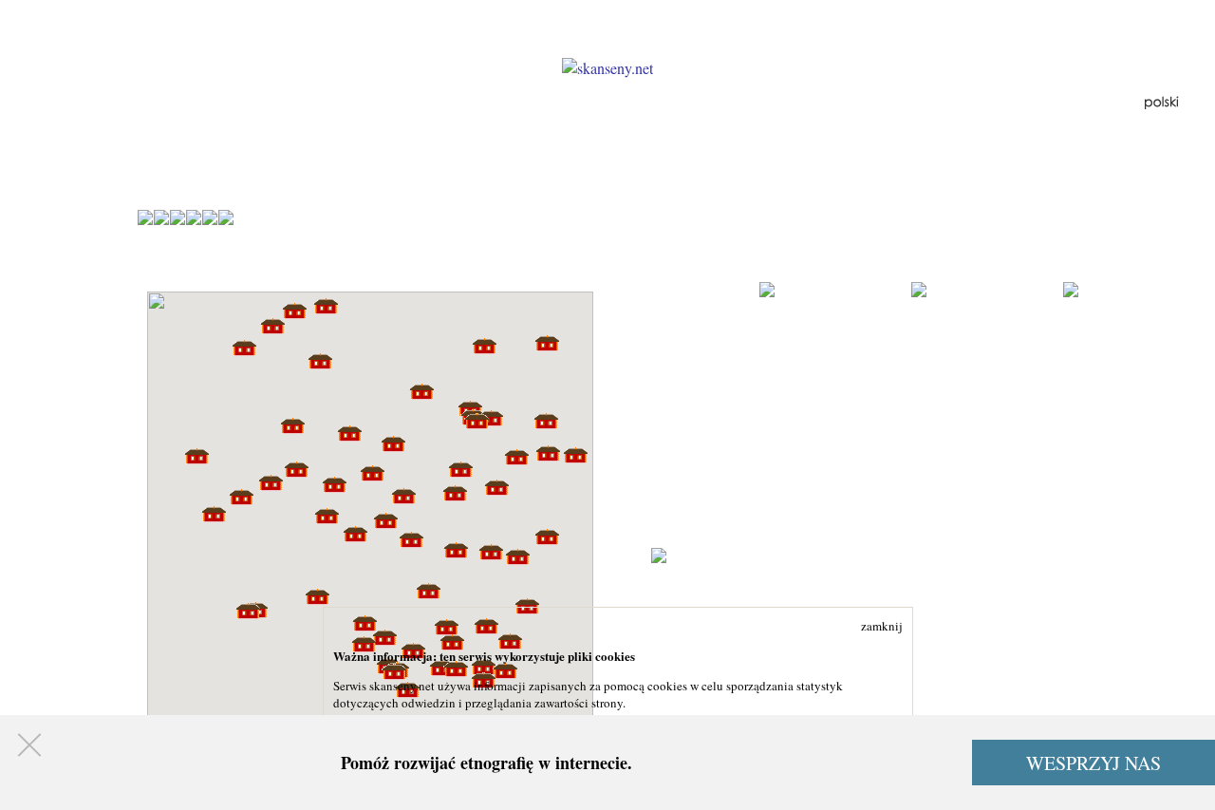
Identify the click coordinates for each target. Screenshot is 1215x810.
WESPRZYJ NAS (1093, 763)
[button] (575, 455)
